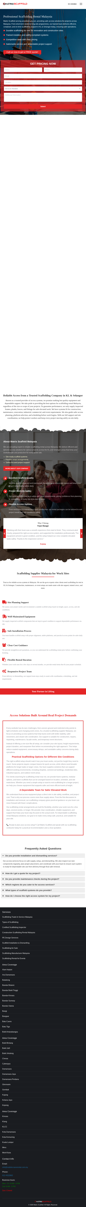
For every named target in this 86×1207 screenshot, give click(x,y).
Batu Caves (7, 1021)
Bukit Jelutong (8, 1053)
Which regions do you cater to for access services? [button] (30, 885)
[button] (4, 533)
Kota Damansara (9, 1132)
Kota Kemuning (8, 1137)
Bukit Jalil (6, 1048)
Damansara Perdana (10, 1079)
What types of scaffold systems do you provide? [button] (28, 890)
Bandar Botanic (8, 985)
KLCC (4, 1127)
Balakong (6, 980)
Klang (4, 1121)
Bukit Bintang (7, 1043)
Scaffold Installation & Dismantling (15, 943)
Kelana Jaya (7, 1100)
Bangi (4, 1011)
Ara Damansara (8, 975)
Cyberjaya (6, 1064)
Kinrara (5, 1116)
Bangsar (5, 1016)
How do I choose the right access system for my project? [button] (32, 896)
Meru (4, 1147)
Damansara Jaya (9, 1074)
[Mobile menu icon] (81, 4)
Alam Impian (7, 970)
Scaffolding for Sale (10, 948)
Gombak (5, 1090)
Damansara (7, 1069)
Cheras (5, 1058)
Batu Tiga (6, 1027)
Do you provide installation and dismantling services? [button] (31, 856)
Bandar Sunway (8, 1001)
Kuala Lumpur (7, 1142)
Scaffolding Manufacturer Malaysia (16, 953)
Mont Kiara (6, 1153)
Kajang (5, 1095)
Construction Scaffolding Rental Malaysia (18, 932)
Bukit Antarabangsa (10, 1032)
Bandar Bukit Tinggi (10, 990)
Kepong (5, 1105)
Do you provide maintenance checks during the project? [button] (32, 879)
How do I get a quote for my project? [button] (22, 873)
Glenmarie (6, 1084)
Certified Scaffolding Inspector (14, 927)
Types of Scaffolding (10, 922)
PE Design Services (10, 938)
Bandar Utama (8, 1006)
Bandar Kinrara (8, 995)
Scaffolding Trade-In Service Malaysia (17, 917)
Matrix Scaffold (38, 1205)
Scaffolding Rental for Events (13, 958)
